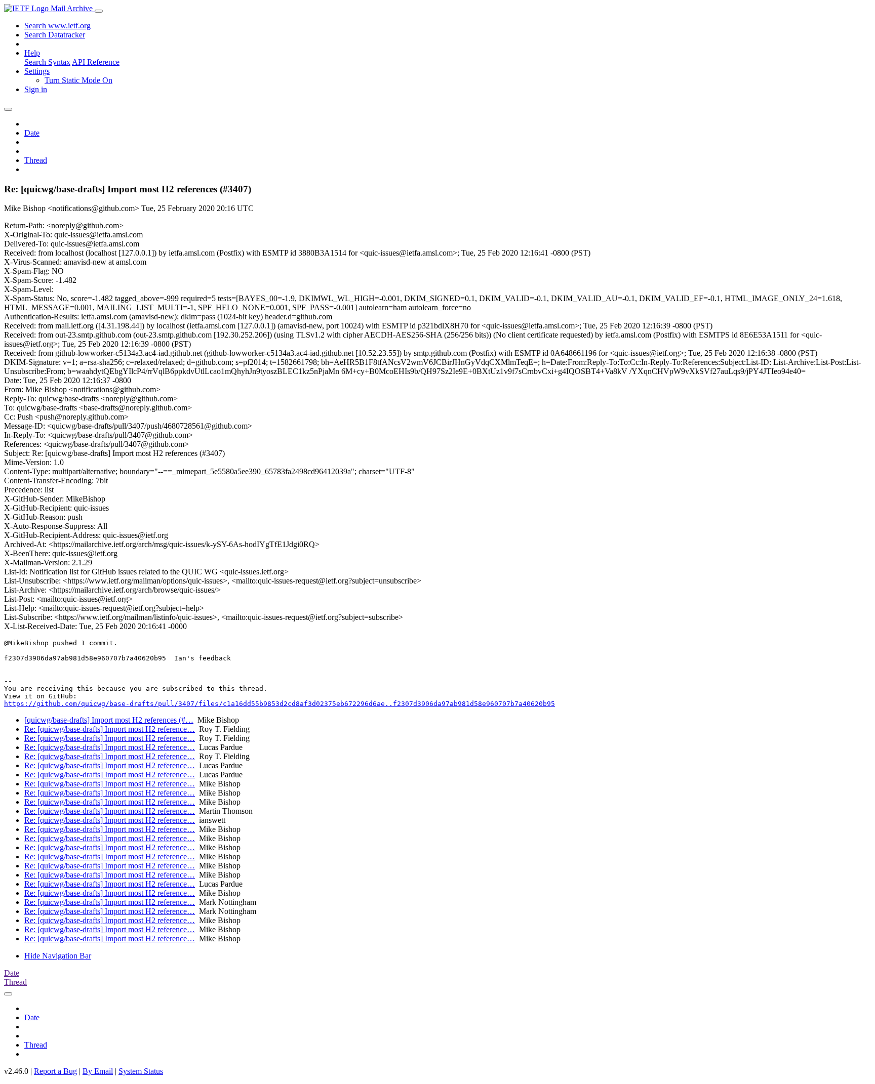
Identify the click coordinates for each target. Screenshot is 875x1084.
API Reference (96, 62)
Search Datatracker (54, 34)
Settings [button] (37, 71)
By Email (98, 1071)
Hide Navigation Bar (57, 955)
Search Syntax (47, 62)
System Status (140, 1071)
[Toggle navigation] (99, 11)
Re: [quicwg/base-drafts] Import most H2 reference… (109, 729)
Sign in (35, 89)
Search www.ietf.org (57, 25)
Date (31, 133)
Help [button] (32, 53)
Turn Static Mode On (78, 80)
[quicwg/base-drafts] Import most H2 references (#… (108, 720)
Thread (35, 160)
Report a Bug (55, 1071)
